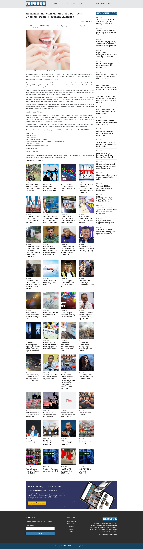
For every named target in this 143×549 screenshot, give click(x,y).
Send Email (33, 137)
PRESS (72, 3)
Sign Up (40, 533)
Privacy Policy (71, 523)
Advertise (71, 526)
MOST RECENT (64, 3)
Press (71, 531)
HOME (56, 3)
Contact (71, 529)
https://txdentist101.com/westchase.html (61, 130)
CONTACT (79, 3)
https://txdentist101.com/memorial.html (50, 121)
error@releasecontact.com (84, 155)
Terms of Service (71, 521)
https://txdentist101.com (51, 79)
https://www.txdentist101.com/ (39, 145)
